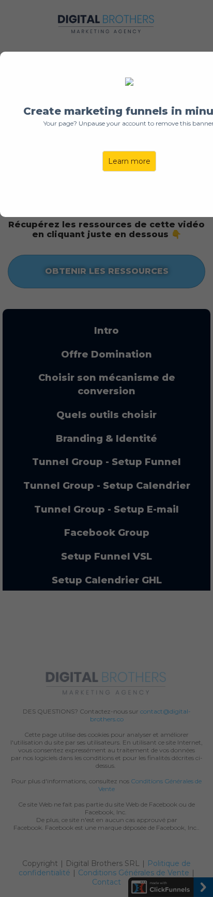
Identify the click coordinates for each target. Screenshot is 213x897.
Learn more (129, 161)
